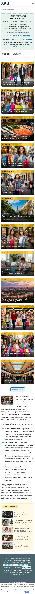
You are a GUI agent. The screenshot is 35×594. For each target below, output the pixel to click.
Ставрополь (8, 361)
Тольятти (7, 225)
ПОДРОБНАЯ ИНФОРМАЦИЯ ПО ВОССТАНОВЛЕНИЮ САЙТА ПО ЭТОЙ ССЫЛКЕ (17, 573)
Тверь (6, 333)
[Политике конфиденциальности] (25, 589)
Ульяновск (7, 306)
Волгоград (7, 63)
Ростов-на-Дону (9, 171)
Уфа (5, 279)
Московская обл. (9, 90)
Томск (6, 252)
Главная (3, 9)
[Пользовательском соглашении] (16, 591)
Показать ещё (17, 389)
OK (27, 591)
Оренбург (7, 144)
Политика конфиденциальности (18, 582)
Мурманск (7, 117)
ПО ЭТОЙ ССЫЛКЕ (21, 45)
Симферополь (8, 198)
